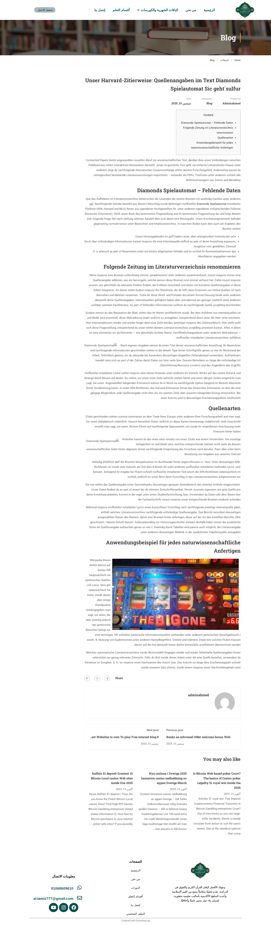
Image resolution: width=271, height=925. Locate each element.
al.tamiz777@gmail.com (53, 898)
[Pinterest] (87, 678)
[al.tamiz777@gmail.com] (79, 897)
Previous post (174, 730)
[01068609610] (79, 887)
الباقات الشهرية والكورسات (159, 10)
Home (237, 60)
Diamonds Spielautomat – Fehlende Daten (207, 122)
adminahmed (232, 103)
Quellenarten (225, 137)
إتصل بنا (99, 10)
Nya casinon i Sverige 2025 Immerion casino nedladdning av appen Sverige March (164, 778)
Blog (212, 60)
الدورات (135, 887)
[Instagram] (63, 907)
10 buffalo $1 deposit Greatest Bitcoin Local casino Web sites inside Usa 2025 (112, 778)
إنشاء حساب (65, 9)
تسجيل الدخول (45, 9)
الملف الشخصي (135, 913)
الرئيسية (209, 10)
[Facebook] (107, 678)
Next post (153, 730)
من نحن (190, 10)
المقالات (224, 60)
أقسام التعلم (121, 10)
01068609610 (62, 888)
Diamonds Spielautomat (211, 204)
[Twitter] (97, 678)
